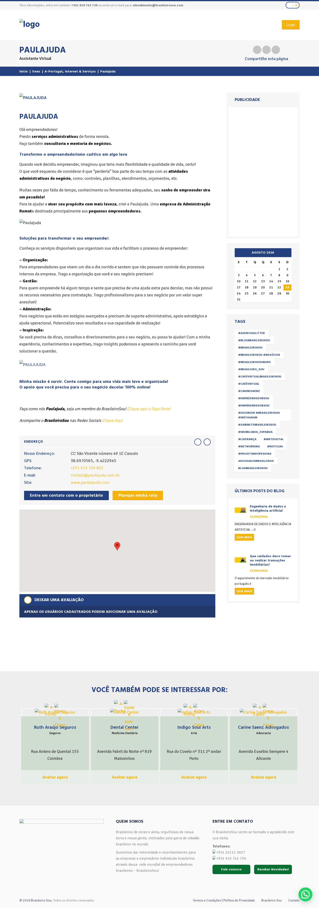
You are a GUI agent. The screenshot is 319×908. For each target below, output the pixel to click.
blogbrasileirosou (253, 468)
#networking (249, 446)
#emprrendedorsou (253, 405)
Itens (36, 71)
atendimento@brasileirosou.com (158, 5)
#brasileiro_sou (251, 369)
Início (23, 71)
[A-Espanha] (258, 711)
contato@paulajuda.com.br (95, 475)
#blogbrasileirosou (254, 340)
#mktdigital (274, 439)
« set (240, 252)
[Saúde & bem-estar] (129, 716)
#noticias (275, 446)
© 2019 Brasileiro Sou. (35, 900)
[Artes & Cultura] (199, 716)
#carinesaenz (249, 391)
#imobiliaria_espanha (255, 432)
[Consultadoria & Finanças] (60, 716)
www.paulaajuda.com (90, 482)
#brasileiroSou (250, 347)
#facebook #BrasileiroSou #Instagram (259, 415)
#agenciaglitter (251, 333)
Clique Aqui (112, 420)
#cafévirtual (248, 384)
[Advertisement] (264, 170)
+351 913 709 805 (87, 467)
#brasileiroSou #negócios (259, 355)
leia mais (244, 537)
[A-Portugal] (50, 711)
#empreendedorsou (253, 398)
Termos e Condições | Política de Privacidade (224, 900)
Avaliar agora (55, 777)
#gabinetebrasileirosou (257, 425)
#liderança (247, 439)
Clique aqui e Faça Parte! (149, 408)
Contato (294, 900)
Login (291, 25)
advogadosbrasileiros (256, 461)
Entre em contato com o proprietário (66, 495)
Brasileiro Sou (271, 900)
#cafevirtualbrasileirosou (259, 376)
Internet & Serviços (80, 71)
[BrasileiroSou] (29, 24)
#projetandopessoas (254, 454)
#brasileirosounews (254, 362)
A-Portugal (53, 71)
